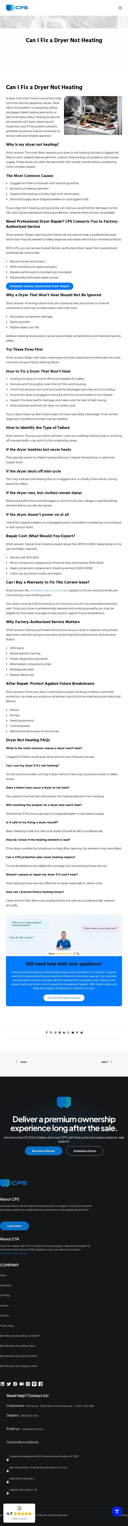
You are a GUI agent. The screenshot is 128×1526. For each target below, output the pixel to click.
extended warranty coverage (49, 590)
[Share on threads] (55, 1033)
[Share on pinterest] (60, 1033)
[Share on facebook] (47, 1033)
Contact (4, 1315)
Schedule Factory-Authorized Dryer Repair (39, 286)
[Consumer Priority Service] (17, 8)
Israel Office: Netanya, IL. (22, 1478)
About (3, 1275)
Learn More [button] (14, 1226)
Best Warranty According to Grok (17, 1345)
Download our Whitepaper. (14, 1253)
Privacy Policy (7, 1325)
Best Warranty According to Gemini (18, 1356)
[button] (120, 8)
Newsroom (6, 1285)
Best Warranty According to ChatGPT (20, 1335)
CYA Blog (5, 1295)
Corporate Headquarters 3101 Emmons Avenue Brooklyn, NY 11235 (44, 1456)
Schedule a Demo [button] (85, 1151)
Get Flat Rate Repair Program (64, 997)
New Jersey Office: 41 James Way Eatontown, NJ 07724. (38, 1467)
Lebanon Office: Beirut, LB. (23, 1489)
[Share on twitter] (51, 1033)
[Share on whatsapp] (68, 1033)
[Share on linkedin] (64, 1033)
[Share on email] (81, 1033)
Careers (4, 1305)
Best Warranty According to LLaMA (18, 1366)
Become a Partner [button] (43, 1151)
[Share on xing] (77, 1033)
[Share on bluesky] (73, 1033)
